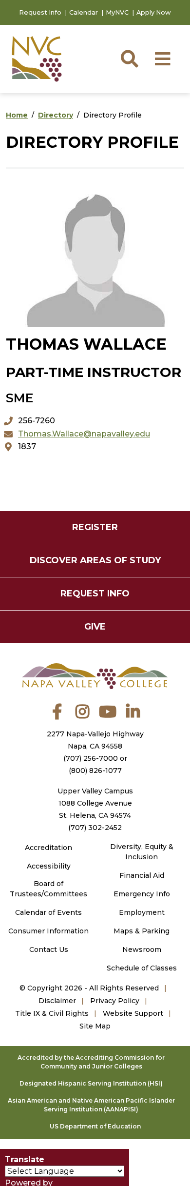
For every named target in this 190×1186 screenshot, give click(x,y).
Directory (55, 115)
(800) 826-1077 (95, 770)
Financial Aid (141, 875)
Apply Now (153, 12)
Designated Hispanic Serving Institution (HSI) (91, 1083)
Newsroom (141, 949)
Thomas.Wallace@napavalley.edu (84, 433)
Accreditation (48, 847)
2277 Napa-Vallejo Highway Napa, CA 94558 (95, 740)
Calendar (83, 12)
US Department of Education (95, 1126)
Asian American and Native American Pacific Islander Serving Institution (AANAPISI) (91, 1105)
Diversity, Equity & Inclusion (141, 851)
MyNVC (117, 12)
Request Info (40, 12)
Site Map (95, 1026)
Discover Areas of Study (95, 560)
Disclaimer (57, 1000)
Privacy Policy (114, 1000)
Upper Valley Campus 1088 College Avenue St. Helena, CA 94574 (95, 803)
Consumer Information (48, 931)
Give (95, 626)
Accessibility (49, 866)
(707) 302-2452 (95, 827)
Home (17, 115)
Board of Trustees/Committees (48, 888)
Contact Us (48, 949)
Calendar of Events (48, 912)
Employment (142, 912)
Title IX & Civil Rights (52, 1013)
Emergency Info (142, 894)
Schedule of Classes (142, 968)
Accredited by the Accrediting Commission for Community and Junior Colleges (91, 1062)
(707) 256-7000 (90, 758)
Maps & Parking (142, 931)
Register (95, 527)
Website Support (133, 1013)
